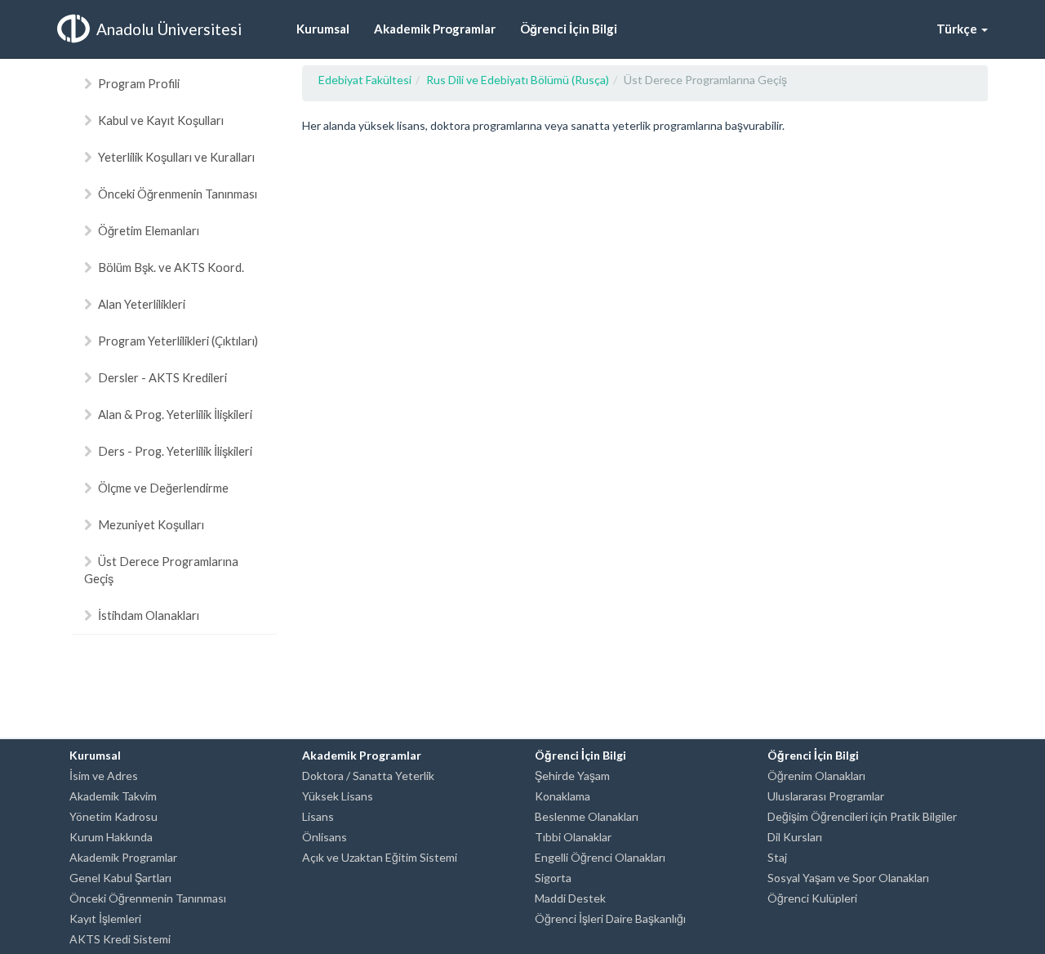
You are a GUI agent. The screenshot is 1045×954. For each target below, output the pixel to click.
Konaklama (562, 796)
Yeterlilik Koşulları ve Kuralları (176, 156)
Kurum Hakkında (111, 837)
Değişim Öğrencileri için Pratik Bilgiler (862, 816)
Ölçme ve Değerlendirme (163, 487)
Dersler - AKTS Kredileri (162, 377)
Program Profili (139, 83)
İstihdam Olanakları (148, 615)
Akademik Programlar (123, 857)
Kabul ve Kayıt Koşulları (161, 120)
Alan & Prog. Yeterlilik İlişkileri (175, 414)
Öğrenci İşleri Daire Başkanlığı (610, 918)
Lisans (318, 816)
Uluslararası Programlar (825, 796)
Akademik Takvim (113, 796)
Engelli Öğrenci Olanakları (600, 857)
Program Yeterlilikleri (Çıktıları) (178, 340)
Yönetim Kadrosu (113, 816)
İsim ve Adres (103, 775)
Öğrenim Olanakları (816, 775)
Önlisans (324, 837)
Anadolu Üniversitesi (169, 29)
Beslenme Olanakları (586, 816)
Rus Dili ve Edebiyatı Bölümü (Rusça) (517, 80)
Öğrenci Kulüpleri (812, 898)
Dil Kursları (794, 837)
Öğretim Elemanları (148, 230)
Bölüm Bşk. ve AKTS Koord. (171, 267)
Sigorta (553, 878)
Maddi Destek (570, 898)
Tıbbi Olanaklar (573, 837)
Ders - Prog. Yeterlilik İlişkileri (175, 451)
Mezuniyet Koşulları (151, 524)
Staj (777, 857)
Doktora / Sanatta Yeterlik (368, 775)
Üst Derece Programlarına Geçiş (161, 570)
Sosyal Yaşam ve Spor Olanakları (848, 878)
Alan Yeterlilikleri (141, 303)
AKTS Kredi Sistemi (120, 939)
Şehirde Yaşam (572, 775)
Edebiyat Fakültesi (364, 80)
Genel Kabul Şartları (120, 878)
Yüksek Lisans (337, 796)
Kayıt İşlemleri (105, 918)
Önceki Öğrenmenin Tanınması (177, 193)
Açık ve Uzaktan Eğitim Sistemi (379, 857)
